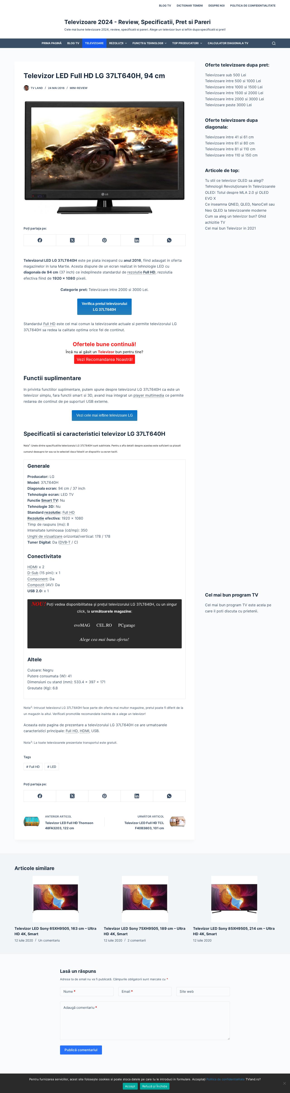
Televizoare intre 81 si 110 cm (230, 149)
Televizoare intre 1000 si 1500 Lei (234, 87)
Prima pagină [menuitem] (52, 43)
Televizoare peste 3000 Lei (228, 105)
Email (127, 991)
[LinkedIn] (137, 240)
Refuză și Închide (154, 1086)
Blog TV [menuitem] (165, 5)
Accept (130, 1086)
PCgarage (126, 625)
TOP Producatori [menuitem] (185, 43)
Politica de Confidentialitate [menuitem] (253, 5)
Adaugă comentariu (80, 1007)
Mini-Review (78, 88)
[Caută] (274, 43)
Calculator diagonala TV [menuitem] (228, 43)
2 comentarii (137, 940)
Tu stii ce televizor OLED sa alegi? (234, 180)
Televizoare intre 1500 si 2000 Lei (234, 93)
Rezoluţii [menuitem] (116, 43)
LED (51, 767)
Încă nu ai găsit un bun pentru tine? (104, 351)
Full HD (33, 767)
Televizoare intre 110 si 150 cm (231, 155)
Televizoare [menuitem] (94, 43)
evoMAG (82, 625)
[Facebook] (40, 240)
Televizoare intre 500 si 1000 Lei (233, 81)
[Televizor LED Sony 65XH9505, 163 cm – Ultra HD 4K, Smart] (55, 899)
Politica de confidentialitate (225, 1079)
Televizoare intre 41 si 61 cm (229, 137)
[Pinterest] (105, 240)
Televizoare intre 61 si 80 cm (229, 143)
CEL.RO (104, 625)
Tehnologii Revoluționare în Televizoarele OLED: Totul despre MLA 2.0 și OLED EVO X (240, 192)
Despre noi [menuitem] (216, 5)
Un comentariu (49, 940)
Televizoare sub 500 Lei (225, 75)
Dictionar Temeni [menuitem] (190, 5)
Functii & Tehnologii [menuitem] (148, 43)
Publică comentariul (81, 1050)
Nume (69, 991)
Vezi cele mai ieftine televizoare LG (104, 415)
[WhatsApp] (169, 240)
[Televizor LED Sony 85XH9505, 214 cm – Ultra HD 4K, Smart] (234, 899)
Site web (187, 991)
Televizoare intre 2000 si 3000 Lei (234, 99)
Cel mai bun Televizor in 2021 (230, 228)
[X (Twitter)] (72, 240)
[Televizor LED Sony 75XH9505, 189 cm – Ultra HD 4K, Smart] (145, 899)
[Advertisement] (240, 411)
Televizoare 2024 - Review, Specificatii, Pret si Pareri (137, 22)
